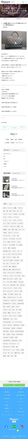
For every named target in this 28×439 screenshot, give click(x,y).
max (18, 251)
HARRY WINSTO (16, 325)
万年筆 (8, 241)
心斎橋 (22, 349)
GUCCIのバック (14, 300)
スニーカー (5, 220)
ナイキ (10, 220)
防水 (7, 211)
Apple (22, 260)
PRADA (14, 257)
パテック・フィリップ (7, 288)
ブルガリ (13, 235)
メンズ (10, 214)
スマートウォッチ (18, 322)
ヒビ (23, 229)
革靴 (10, 266)
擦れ (18, 257)
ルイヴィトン (9, 257)
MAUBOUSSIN (5, 331)
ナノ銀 (20, 340)
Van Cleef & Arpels (6, 328)
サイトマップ (21, 415)
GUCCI (4, 285)
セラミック (14, 312)
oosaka (4, 272)
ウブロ (20, 288)
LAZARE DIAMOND (6, 340)
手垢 (18, 263)
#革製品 (20, 139)
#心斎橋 (7, 142)
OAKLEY (8, 306)
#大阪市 (12, 142)
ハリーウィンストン (7, 235)
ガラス (19, 312)
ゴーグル (5, 352)
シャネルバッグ (12, 226)
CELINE (20, 309)
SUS (7, 263)
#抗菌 (11, 139)
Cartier (4, 325)
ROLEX (14, 211)
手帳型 (4, 297)
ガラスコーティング (7, 349)
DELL (4, 263)
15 (17, 297)
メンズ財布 (15, 214)
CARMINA (19, 315)
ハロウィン (10, 217)
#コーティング (19, 142)
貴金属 (5, 122)
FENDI (4, 306)
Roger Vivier (22, 285)
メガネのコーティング (11, 297)
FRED (4, 334)
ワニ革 (10, 315)
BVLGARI (22, 325)
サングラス (5, 266)
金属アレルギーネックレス (8, 278)
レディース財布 (21, 214)
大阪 (18, 235)
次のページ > (22, 128)
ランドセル (5, 238)
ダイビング (5, 309)
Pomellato (12, 331)
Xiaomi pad (5, 343)
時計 (10, 211)
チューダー (5, 315)
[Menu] (25, 1)
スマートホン (16, 217)
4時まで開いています (7, 251)
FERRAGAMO (20, 300)
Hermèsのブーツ (6, 300)
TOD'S (20, 278)
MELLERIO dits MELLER (19, 331)
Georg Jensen (5, 337)
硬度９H (15, 281)
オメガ (4, 291)
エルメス (18, 349)
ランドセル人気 (12, 238)
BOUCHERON (19, 328)
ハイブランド (5, 226)
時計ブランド (19, 272)
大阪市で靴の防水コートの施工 (9, 107)
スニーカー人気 (17, 275)
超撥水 (9, 312)
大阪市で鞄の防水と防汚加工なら (9, 102)
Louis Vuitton (20, 281)
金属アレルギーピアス (16, 269)
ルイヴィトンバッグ (11, 272)
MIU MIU (4, 312)
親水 (17, 346)
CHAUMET (13, 328)
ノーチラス (15, 288)
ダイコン (17, 306)
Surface (16, 278)
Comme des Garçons (7, 322)
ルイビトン (20, 220)
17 (18, 343)
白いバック (17, 291)
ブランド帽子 (10, 294)
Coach (13, 309)
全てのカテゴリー (7, 153)
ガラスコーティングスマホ (16, 254)
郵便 (4, 257)
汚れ (9, 254)
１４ (4, 281)
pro (3, 254)
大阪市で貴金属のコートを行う (9, 111)
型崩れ (18, 226)
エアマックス (13, 223)
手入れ (23, 275)
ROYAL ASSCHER (19, 334)
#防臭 (7, 139)
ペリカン (18, 241)
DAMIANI (8, 334)
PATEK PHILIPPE (14, 340)
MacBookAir (17, 260)
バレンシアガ (18, 238)
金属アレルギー (17, 352)
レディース (5, 214)
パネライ (11, 275)
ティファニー (16, 232)
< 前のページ (5, 128)
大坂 (20, 294)
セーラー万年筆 (19, 244)
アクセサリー (6, 161)
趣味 (9, 248)
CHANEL (13, 346)
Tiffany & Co (9, 325)
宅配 (16, 229)
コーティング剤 (9, 281)
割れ (23, 352)
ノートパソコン (12, 263)
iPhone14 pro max (6, 346)
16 (13, 322)
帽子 (21, 291)
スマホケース (5, 275)
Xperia (9, 229)
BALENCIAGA (12, 285)
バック (21, 211)
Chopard (13, 334)
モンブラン (13, 241)
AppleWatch (13, 248)
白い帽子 (5, 294)
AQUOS (16, 294)
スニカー (14, 251)
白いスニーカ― (10, 291)
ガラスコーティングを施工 (8, 260)
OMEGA (13, 306)
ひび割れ (5, 232)
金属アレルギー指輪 (7, 269)
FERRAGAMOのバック (7, 303)
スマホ (5, 166)
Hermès (14, 303)
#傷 (16, 139)
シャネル (14, 220)
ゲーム (4, 223)
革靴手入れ (14, 266)
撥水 (4, 211)
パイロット (5, 244)
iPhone (8, 223)
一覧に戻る (14, 127)
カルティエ (10, 232)
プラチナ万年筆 (12, 244)
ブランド (5, 217)
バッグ (12, 352)
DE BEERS (11, 337)
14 (21, 251)
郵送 (13, 229)
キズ (22, 226)
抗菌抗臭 (5, 229)
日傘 (17, 285)
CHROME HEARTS (20, 303)
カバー (4, 241)
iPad (20, 297)
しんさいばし (20, 223)
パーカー (5, 248)
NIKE (10, 309)
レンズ (13, 349)
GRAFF (16, 337)
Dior (8, 285)
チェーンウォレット (12, 343)
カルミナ (14, 315)
